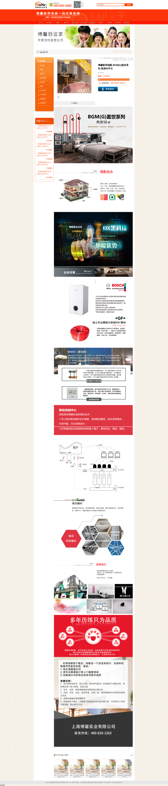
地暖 (57, 22)
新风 (100, 22)
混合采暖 (75, 22)
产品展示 (125, 51)
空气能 (49, 22)
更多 (132, 755)
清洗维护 (127, 22)
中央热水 (118, 22)
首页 (40, 22)
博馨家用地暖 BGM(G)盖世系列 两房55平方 (114, 58)
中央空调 (84, 22)
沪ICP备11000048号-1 (117, 782)
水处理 (109, 22)
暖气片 (66, 22)
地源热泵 (92, 22)
